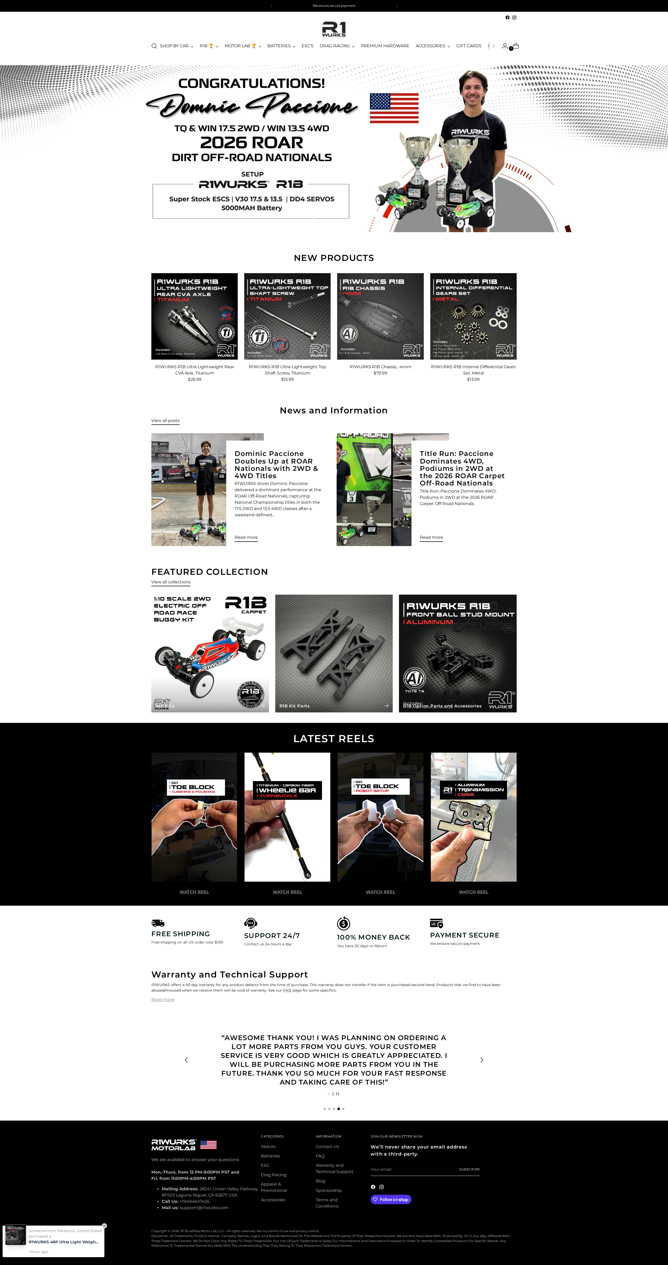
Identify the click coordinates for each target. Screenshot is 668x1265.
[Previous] (271, 6)
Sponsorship (329, 1190)
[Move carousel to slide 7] (350, 220)
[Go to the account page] (503, 46)
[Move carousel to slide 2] (318, 220)
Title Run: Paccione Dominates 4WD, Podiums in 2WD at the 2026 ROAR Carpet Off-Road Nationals (462, 468)
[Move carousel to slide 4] (331, 220)
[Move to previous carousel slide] (303, 220)
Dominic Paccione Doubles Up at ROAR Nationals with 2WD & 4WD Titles (276, 464)
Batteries (270, 1155)
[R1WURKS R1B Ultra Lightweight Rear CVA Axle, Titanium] (194, 316)
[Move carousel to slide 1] (325, 1109)
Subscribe (469, 1169)
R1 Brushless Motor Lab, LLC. (203, 1231)
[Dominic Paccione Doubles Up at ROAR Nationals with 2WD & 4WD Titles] (207, 489)
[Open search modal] (154, 46)
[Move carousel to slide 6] (343, 220)
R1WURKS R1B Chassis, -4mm (380, 366)
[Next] (396, 6)
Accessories (273, 1199)
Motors (268, 1146)
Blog (320, 1181)
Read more (163, 999)
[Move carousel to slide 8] (356, 220)
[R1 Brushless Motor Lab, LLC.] (334, 29)
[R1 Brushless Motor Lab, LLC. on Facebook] (507, 17)
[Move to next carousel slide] (365, 220)
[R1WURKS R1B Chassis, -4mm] (380, 316)
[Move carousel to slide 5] (337, 220)
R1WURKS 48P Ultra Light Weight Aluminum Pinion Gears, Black (64, 1241)
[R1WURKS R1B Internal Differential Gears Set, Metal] (473, 316)
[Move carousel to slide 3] (324, 220)
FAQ (320, 1155)
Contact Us (327, 1146)
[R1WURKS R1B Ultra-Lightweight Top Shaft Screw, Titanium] (287, 316)
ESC (265, 1165)
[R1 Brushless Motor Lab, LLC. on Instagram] (514, 17)
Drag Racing (274, 1174)
